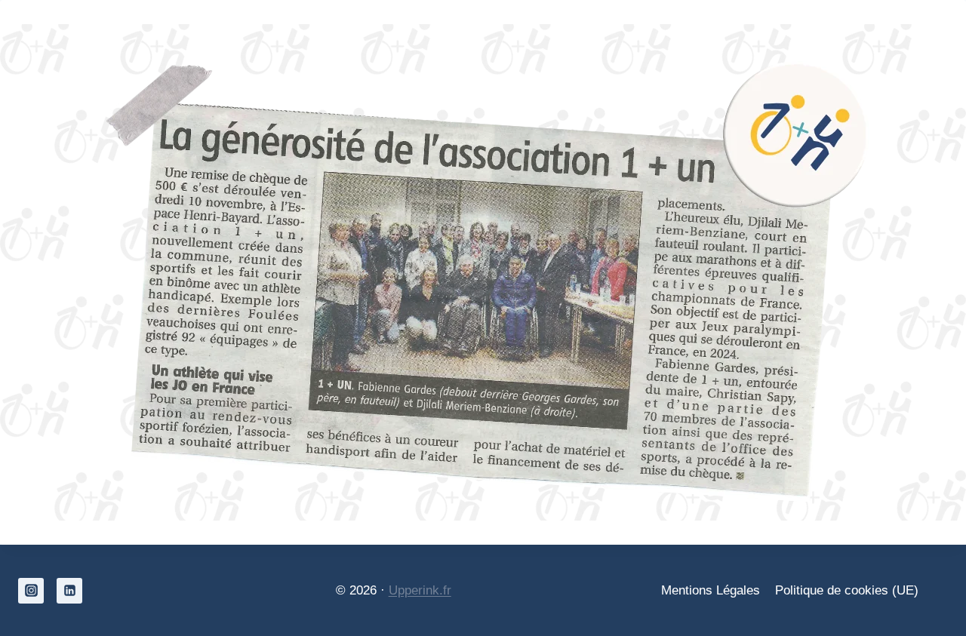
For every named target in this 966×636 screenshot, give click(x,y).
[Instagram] (31, 591)
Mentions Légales (710, 590)
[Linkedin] (69, 591)
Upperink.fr (420, 590)
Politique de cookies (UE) (846, 590)
